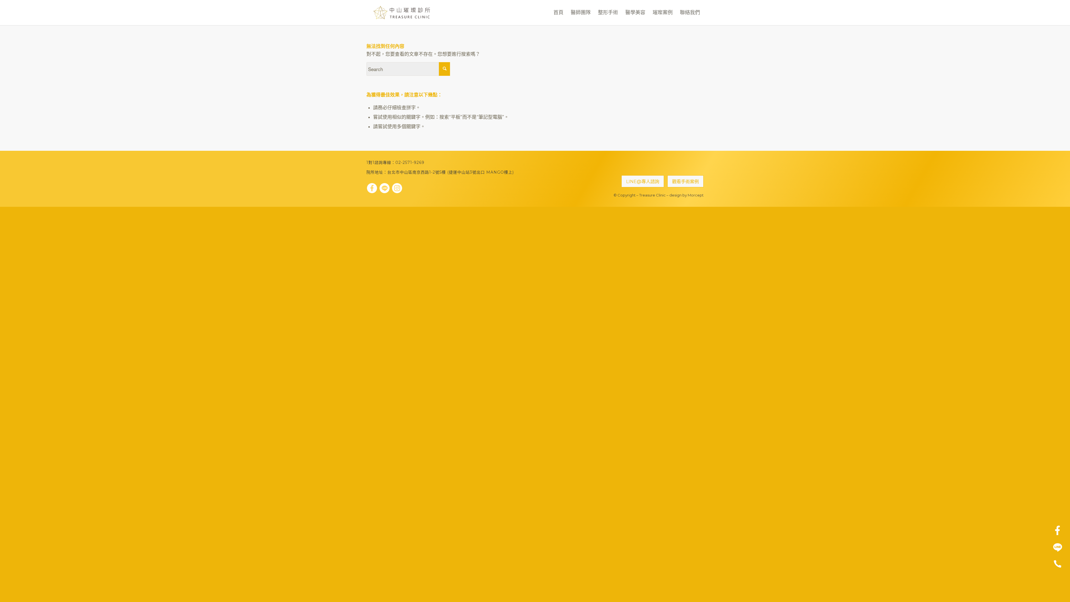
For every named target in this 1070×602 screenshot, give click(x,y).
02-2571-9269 (409, 162)
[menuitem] (558, 12)
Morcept (696, 195)
